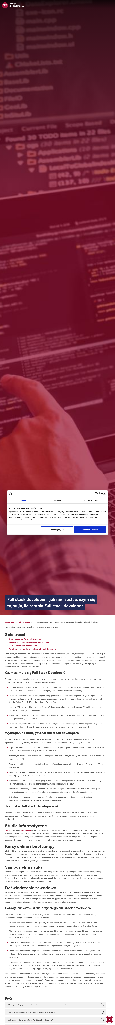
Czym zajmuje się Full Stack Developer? (25, 639)
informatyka (26, 830)
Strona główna (11, 622)
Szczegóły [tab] (57, 500)
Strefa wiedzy (24, 622)
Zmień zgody (56, 529)
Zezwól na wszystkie (90, 529)
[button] (109, 1019)
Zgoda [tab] (23, 500)
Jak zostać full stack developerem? (23, 646)
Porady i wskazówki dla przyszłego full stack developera (32, 649)
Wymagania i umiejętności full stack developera (29, 642)
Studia (7, 830)
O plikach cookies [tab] (91, 500)
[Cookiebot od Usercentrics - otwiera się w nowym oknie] (96, 493)
